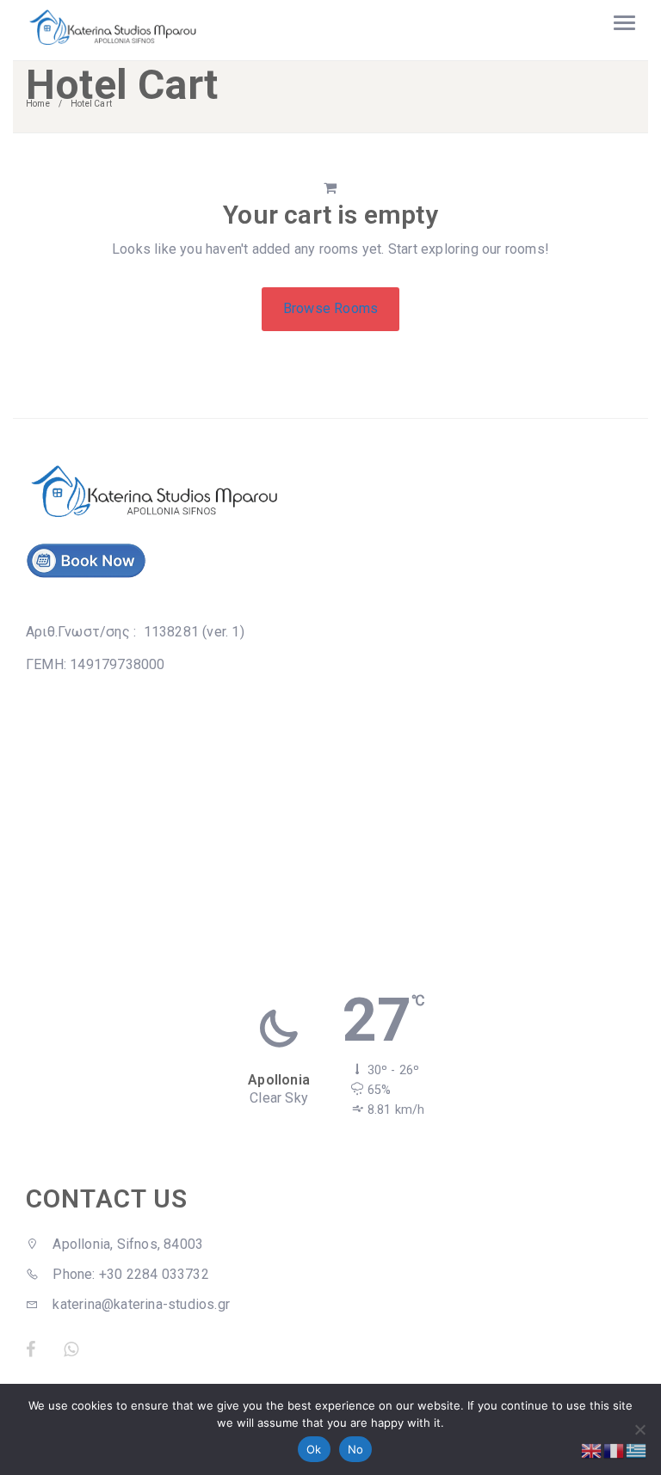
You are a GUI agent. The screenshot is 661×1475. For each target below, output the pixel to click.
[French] (614, 1449)
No (356, 1449)
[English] (592, 1449)
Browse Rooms (330, 308)
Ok (314, 1449)
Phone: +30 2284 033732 (129, 1274)
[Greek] (637, 1449)
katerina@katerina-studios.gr (139, 1304)
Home (38, 103)
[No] (639, 1429)
